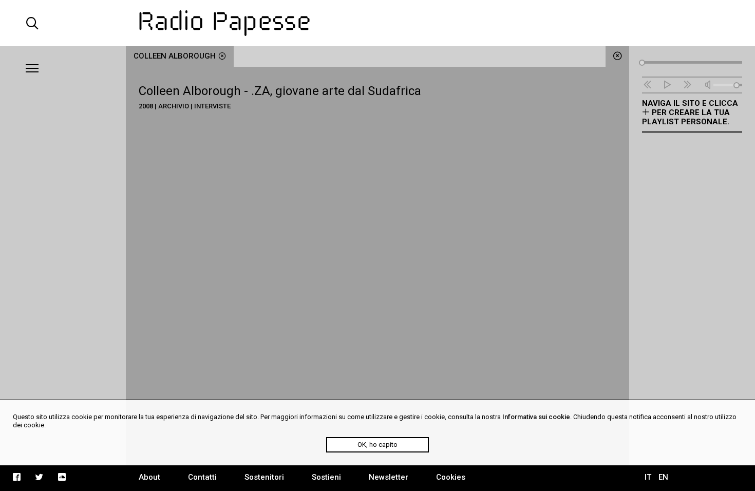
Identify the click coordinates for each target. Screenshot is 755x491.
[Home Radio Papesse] (377, 23)
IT (648, 477)
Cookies (450, 477)
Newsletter (388, 477)
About (149, 477)
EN (663, 477)
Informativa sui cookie (536, 417)
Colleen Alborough (175, 56)
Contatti (202, 477)
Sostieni (326, 477)
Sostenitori (264, 477)
